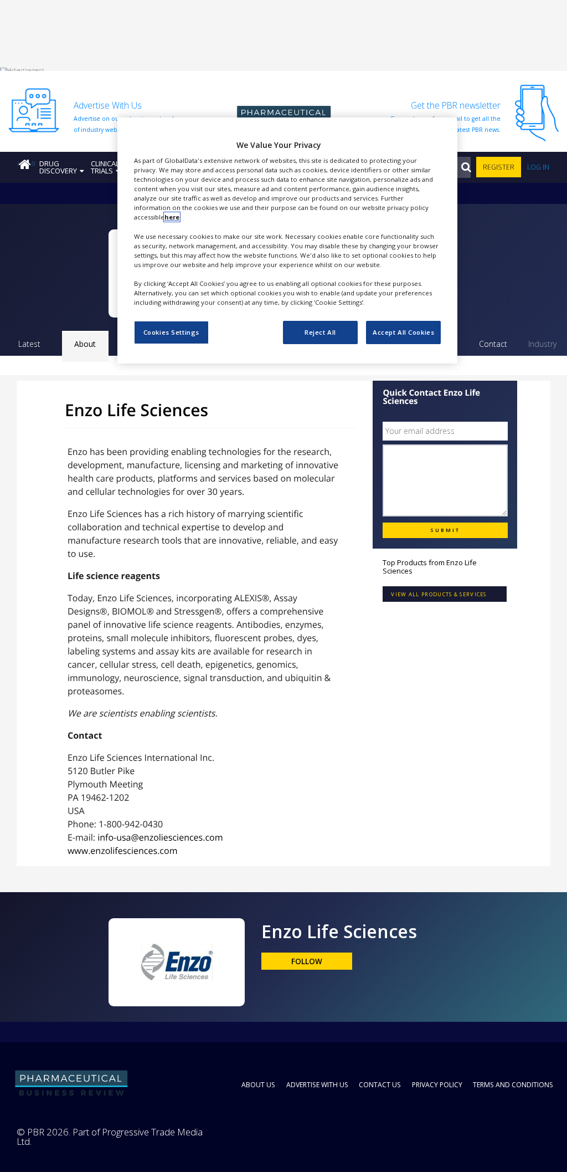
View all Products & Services (438, 594)
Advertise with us (317, 1084)
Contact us (380, 1084)
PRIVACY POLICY (437, 1084)
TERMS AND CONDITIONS (513, 1084)
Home (26, 163)
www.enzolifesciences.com (122, 851)
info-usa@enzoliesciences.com (160, 837)
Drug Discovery (58, 167)
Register (498, 167)
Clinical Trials (105, 167)
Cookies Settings (171, 332)
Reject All (320, 332)
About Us (258, 1084)
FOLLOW (306, 961)
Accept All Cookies (403, 332)
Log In (538, 167)
